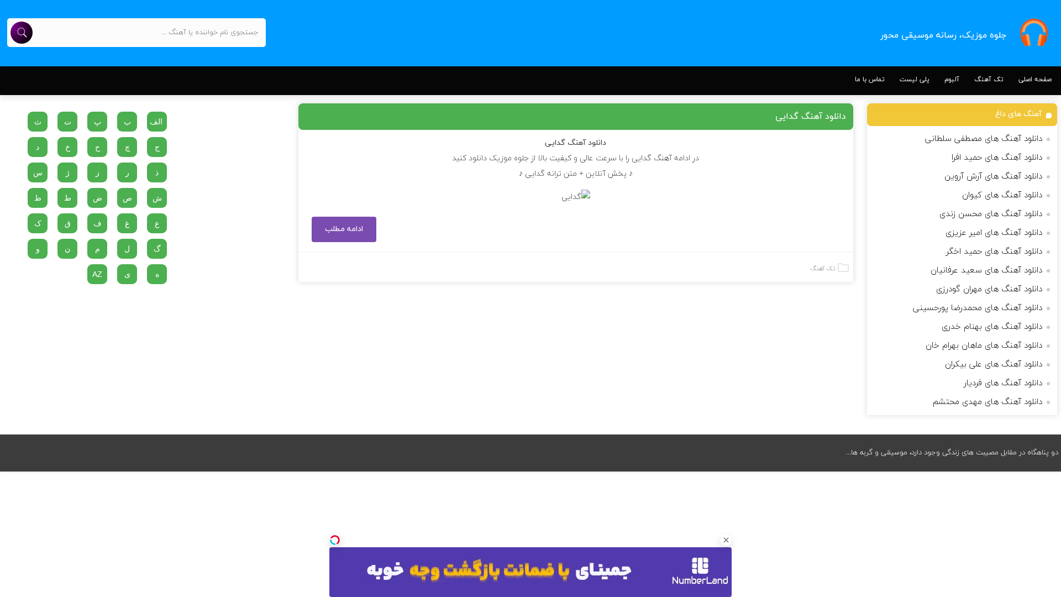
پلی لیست (914, 79)
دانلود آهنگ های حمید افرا (997, 158)
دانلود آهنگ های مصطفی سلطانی (983, 139)
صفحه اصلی (1035, 79)
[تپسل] (334, 540)
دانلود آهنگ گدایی (810, 117)
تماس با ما (870, 79)
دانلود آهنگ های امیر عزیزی (994, 233)
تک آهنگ (989, 79)
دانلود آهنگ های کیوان (1002, 195)
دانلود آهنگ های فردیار (1003, 383)
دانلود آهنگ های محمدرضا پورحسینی (977, 308)
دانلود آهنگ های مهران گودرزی (989, 289)
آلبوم (951, 79)
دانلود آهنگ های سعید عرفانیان (986, 270)
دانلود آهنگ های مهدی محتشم (987, 402)
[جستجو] (21, 33)
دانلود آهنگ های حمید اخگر (994, 252)
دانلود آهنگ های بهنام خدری (992, 327)
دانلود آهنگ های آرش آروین (993, 176)
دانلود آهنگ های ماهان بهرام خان (984, 346)
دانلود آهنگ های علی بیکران (993, 364)
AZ (97, 274)
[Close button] (726, 540)
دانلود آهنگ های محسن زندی (990, 214)
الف (156, 121)
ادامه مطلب (344, 229)
